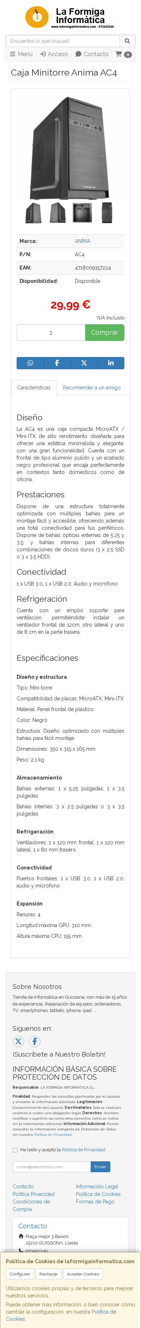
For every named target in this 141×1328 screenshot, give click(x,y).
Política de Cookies (98, 1194)
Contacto (95, 54)
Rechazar (48, 1274)
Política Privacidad (34, 1194)
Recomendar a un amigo (92, 387)
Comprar (104, 332)
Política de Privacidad (53, 1135)
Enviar (100, 1166)
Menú (24, 54)
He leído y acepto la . (63, 1149)
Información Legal (97, 1186)
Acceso (57, 54)
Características (34, 387)
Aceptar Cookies (83, 1274)
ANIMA (82, 241)
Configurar (20, 1274)
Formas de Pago (95, 1202)
